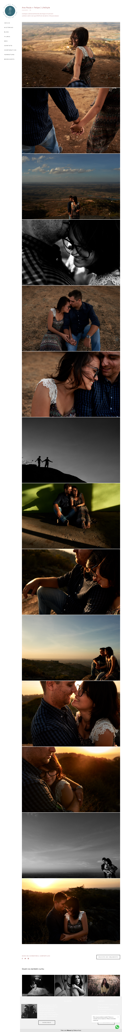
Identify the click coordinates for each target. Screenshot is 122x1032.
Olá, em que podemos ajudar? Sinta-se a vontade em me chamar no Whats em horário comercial (104, 1018)
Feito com (71, 1030)
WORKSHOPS (9, 59)
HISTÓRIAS (8, 27)
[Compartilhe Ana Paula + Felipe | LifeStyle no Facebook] (22, 958)
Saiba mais (47, 1022)
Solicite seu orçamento (108, 957)
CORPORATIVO (10, 50)
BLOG (6, 32)
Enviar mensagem (104, 1007)
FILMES (7, 36)
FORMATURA (9, 54)
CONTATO (8, 45)
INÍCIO (7, 23)
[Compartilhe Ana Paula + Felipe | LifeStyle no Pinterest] (28, 958)
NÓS (6, 41)
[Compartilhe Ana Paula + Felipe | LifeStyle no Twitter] (25, 958)
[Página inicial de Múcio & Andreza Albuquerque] (10, 11)
